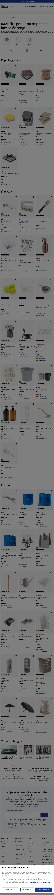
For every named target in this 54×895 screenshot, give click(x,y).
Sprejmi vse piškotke (43, 889)
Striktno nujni (27, 889)
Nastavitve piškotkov (10, 889)
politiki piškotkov (12, 884)
